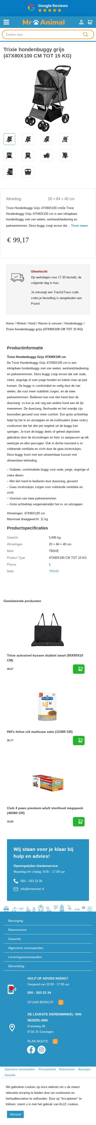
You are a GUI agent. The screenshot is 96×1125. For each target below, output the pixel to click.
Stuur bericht (40, 1002)
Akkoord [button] (15, 1114)
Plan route (37, 1041)
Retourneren (17, 930)
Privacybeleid (47, 1069)
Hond (31, 323)
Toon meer (79, 225)
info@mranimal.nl (32, 889)
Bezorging (15, 921)
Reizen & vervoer (50, 323)
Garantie (14, 939)
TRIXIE (54, 571)
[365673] (79, 740)
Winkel (21, 323)
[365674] (79, 821)
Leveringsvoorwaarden (25, 957)
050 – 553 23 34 (31, 881)
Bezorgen (84, 1069)
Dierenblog (16, 966)
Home (10, 323)
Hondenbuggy (73, 323)
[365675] (79, 669)
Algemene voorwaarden (25, 948)
